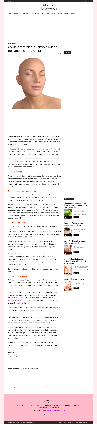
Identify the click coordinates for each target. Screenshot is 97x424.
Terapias (54, 13)
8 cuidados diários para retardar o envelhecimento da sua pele (75, 261)
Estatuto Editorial (70, 422)
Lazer (60, 13)
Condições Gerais (62, 422)
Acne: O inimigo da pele (74, 279)
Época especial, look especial (53, 387)
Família (37, 13)
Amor (10, 13)
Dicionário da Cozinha (35, 1)
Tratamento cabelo (34, 368)
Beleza (16, 13)
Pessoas (66, 13)
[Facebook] (83, 1)
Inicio (9, 41)
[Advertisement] (48, 28)
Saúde (31, 13)
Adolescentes (67, 289)
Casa (42, 13)
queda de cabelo (42, 215)
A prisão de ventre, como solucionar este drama (74, 242)
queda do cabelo (25, 368)
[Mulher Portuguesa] (48, 7)
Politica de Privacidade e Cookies (82, 422)
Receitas (73, 13)
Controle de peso (67, 217)
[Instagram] (85, 1)
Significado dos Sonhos (45, 1)
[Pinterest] (88, 1)
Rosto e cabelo (68, 273)
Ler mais (76, 217)
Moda (47, 13)
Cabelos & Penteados (19, 41)
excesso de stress (23, 300)
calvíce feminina (16, 368)
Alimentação (24, 13)
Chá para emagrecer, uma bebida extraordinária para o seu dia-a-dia (76, 205)
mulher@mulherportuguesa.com (53, 410)
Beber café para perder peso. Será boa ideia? (74, 224)
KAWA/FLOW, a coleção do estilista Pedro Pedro (20, 387)
